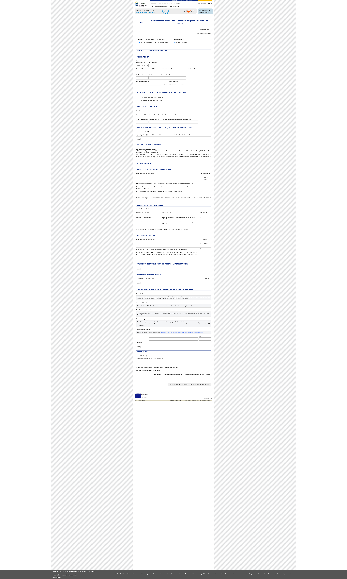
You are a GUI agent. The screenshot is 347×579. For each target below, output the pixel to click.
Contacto (186, 0)
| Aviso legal (208, 400)
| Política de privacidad (201, 400)
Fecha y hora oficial (205, 10)
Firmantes (139, 342)
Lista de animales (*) (142, 131)
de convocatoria (142, 119)
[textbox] (142, 65)
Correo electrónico (167, 75)
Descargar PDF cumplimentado (179, 384)
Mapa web (181, 0)
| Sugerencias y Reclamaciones (180, 400)
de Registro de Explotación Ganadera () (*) (176, 119)
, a (199, 336)
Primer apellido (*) (166, 68)
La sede (175, 3)
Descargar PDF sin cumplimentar (199, 384)
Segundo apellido (191, 68)
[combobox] (142, 65)
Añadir (138, 139)
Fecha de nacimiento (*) (143, 81)
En (149, 336)
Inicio (152, 6)
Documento (152, 62)
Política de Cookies (71, 575)
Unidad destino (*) (141, 356)
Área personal (153, 3)
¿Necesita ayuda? (204, 29)
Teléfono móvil (153, 75)
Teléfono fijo (140, 75)
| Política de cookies (192, 400)
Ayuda (190, 0)
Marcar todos (206, 178)
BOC (179, 3)
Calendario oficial (204, 12)
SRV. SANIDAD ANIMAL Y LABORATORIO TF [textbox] (150, 358)
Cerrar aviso (56, 577)
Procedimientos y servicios (165, 3)
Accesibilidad (175, 0)
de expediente (154, 119)
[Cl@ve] (166, 13)
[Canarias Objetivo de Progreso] (141, 397)
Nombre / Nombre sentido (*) (145, 68)
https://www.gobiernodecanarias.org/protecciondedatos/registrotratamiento (182, 332)
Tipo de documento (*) (140, 61)
